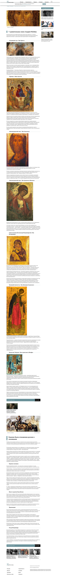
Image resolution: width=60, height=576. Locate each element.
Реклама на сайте (10, 574)
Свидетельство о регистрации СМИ (34, 565)
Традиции (9, 572)
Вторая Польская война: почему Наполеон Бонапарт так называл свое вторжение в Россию (47, 40)
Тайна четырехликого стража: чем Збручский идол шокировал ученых (47, 18)
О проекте (20, 574)
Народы (8, 570)
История (8, 568)
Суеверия (20, 570)
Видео (19, 572)
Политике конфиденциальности (26, 4)
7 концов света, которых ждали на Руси (47, 29)
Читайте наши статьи (23, 400)
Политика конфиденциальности (34, 567)
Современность (21, 568)
